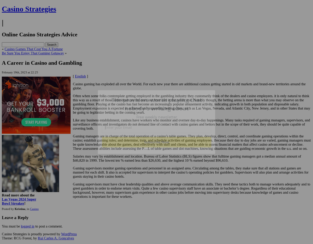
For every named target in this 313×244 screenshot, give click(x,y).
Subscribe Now (156, 142)
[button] (156, 104)
